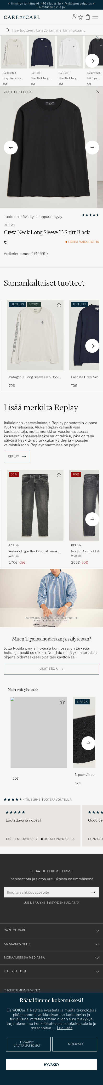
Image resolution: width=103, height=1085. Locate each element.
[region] (51, 825)
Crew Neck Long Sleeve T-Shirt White (70, 78)
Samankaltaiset (44, 283)
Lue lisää (65, 1028)
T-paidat (27, 92)
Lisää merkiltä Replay (41, 407)
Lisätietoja (49, 668)
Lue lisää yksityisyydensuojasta (51, 902)
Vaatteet (10, 92)
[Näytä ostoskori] (87, 17)
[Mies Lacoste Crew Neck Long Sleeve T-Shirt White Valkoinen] (70, 52)
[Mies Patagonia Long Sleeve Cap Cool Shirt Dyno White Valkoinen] (14, 52)
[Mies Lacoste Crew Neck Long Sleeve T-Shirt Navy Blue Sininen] (42, 52)
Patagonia (9, 73)
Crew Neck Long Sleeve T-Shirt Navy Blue (41, 78)
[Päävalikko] (95, 17)
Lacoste (36, 73)
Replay (9, 225)
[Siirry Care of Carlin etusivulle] (22, 17)
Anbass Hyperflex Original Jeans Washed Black (33, 551)
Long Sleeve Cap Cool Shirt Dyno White (12, 78)
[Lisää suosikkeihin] (58, 305)
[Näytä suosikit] (80, 17)
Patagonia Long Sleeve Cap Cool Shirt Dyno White (34, 377)
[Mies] (39, 732)
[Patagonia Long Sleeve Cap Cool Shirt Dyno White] (35, 373)
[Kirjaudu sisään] (74, 17)
